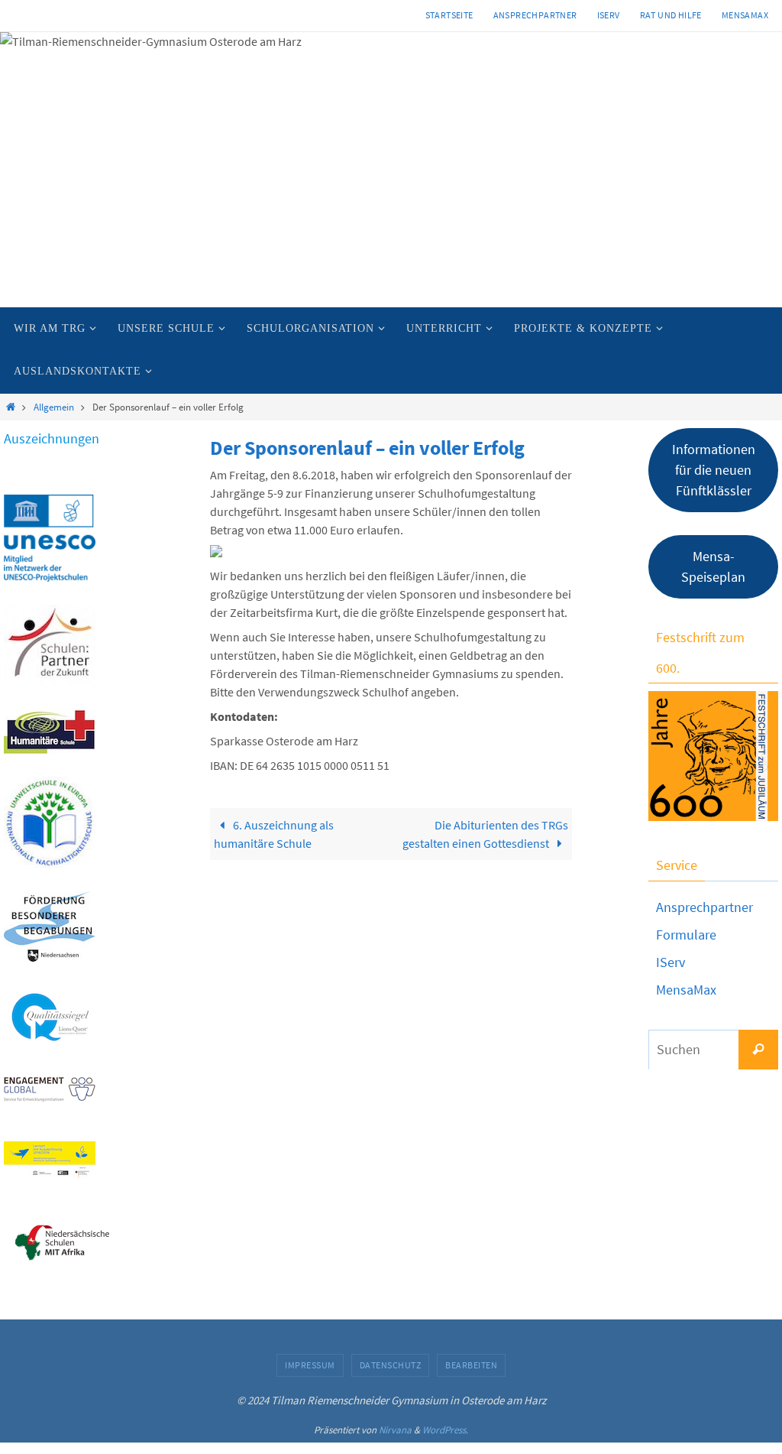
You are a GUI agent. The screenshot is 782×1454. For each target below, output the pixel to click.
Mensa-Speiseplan (713, 566)
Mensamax (745, 15)
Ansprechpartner (535, 15)
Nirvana (395, 1429)
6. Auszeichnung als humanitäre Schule (274, 834)
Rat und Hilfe (671, 15)
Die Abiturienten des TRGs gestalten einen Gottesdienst (485, 834)
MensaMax (686, 989)
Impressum (310, 1365)
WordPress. (445, 1429)
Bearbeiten (471, 1365)
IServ (608, 15)
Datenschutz (391, 1365)
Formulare (686, 934)
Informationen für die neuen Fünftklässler (713, 469)
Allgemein (54, 407)
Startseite (449, 15)
